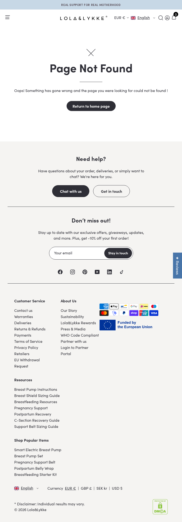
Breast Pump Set (28, 455)
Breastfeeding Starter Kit (35, 474)
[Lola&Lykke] (83, 17)
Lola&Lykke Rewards (78, 322)
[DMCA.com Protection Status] (160, 506)
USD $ (117, 488)
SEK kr (101, 488)
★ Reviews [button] (177, 265)
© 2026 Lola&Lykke (30, 509)
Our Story (69, 310)
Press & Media (73, 328)
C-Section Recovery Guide (36, 420)
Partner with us (73, 341)
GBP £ (86, 488)
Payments (22, 335)
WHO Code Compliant (80, 335)
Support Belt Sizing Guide (36, 426)
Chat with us (71, 191)
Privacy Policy (26, 347)
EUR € (70, 488)
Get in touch (111, 191)
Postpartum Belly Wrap (34, 468)
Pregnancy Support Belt (34, 461)
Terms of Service (28, 341)
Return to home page (91, 106)
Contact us (23, 310)
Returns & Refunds (30, 328)
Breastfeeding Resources (35, 401)
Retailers (21, 353)
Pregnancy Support (31, 407)
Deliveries (22, 322)
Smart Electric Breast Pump (37, 449)
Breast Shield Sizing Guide (37, 395)
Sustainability (72, 316)
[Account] (167, 17)
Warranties (23, 316)
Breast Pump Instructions (35, 389)
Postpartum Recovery (32, 413)
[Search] (160, 17)
